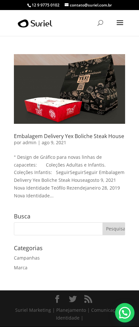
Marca (20, 267)
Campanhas (27, 258)
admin (30, 142)
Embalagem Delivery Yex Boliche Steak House (69, 136)
